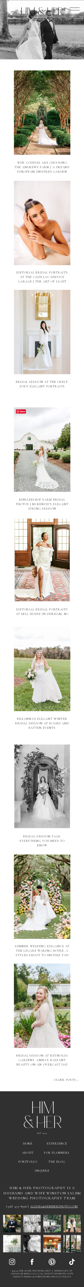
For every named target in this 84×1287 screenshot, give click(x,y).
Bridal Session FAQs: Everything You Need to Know (42, 841)
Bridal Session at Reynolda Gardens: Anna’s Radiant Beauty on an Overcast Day (42, 1060)
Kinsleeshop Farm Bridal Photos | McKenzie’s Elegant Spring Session (42, 504)
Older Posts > (66, 1079)
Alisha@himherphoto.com (54, 1206)
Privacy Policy (61, 1277)
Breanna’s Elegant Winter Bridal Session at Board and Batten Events (42, 723)
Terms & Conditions (37, 1277)
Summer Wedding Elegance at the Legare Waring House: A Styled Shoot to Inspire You (42, 950)
